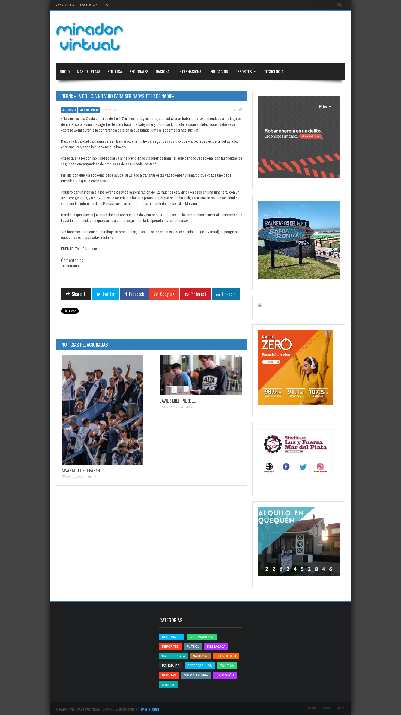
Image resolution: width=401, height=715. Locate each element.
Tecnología (273, 71)
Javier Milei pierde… (178, 401)
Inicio (65, 71)
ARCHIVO (69, 110)
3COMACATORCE (148, 709)
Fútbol (193, 646)
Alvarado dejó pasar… (82, 470)
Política (114, 71)
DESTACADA (216, 646)
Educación (219, 71)
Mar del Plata (88, 71)
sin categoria (196, 675)
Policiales (170, 665)
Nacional (163, 71)
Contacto (65, 4)
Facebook (88, 4)
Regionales (138, 71)
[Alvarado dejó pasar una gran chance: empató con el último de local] (102, 410)
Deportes (243, 71)
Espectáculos (199, 665)
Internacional (190, 71)
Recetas (169, 675)
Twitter (109, 4)
